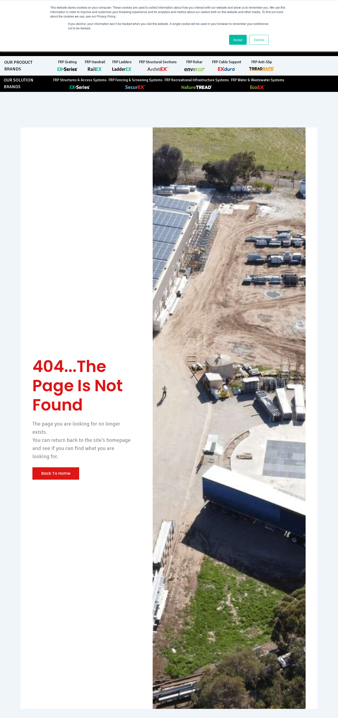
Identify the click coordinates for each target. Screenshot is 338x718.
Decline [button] (259, 40)
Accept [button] (237, 40)
